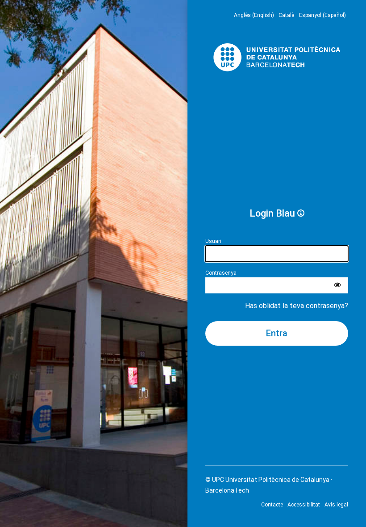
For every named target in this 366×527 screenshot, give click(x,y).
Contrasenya (221, 273)
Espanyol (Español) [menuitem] (322, 15)
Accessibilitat (303, 505)
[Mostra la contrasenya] (337, 285)
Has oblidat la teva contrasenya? (296, 305)
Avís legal (336, 505)
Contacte (272, 505)
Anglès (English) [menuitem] (254, 15)
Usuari (213, 241)
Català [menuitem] (287, 15)
